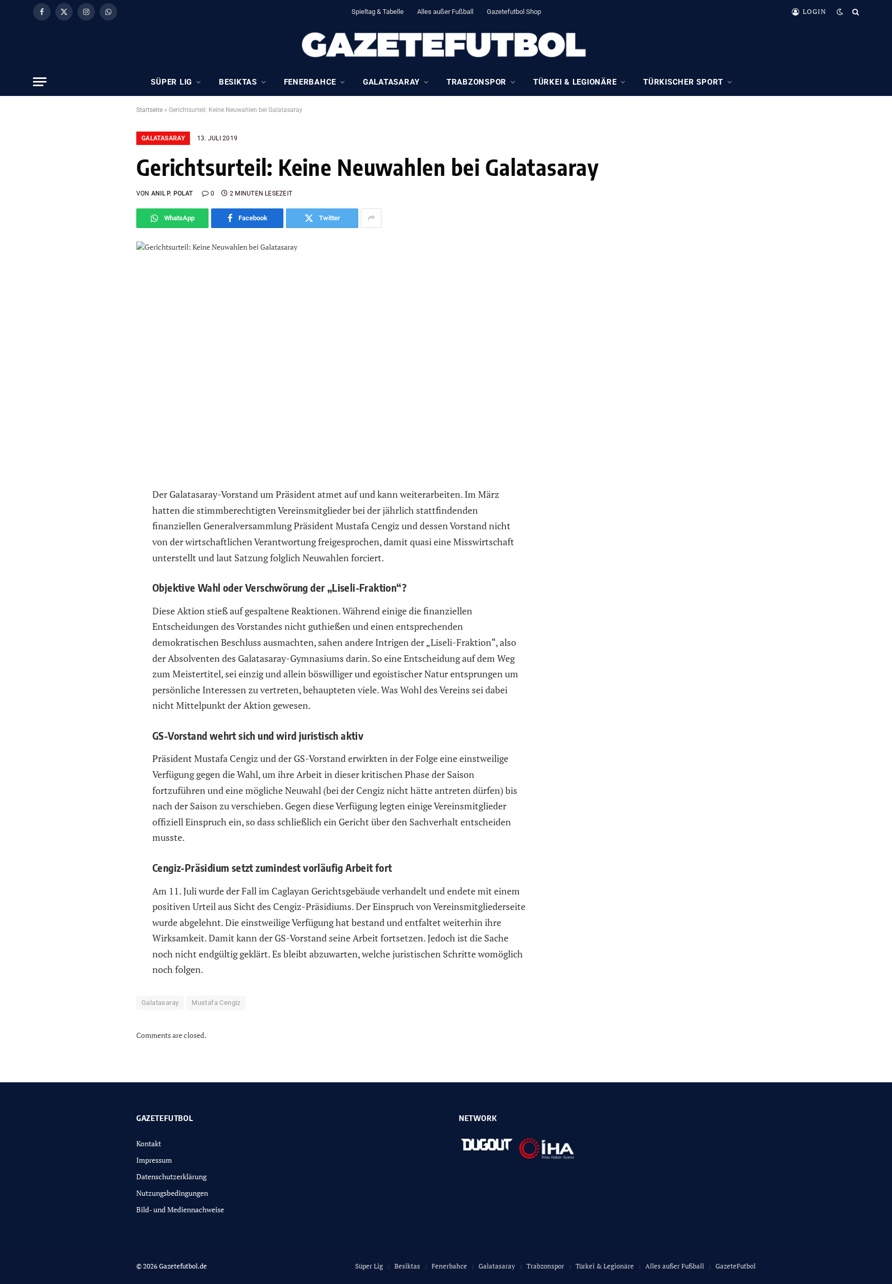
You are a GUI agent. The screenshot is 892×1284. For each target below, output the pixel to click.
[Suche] (854, 11)
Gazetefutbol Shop (514, 11)
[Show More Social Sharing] (371, 218)
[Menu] (39, 81)
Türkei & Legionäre (575, 82)
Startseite (149, 109)
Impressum (154, 1160)
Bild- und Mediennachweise (180, 1209)
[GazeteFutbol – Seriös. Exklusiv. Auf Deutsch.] (446, 45)
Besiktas (238, 82)
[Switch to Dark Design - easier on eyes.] (840, 11)
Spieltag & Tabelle (378, 11)
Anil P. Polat (172, 193)
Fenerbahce (310, 82)
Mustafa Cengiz (216, 1002)
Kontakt (148, 1143)
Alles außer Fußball (445, 11)
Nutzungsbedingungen (172, 1193)
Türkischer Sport (683, 82)
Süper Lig (171, 82)
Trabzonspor (476, 82)
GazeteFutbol (735, 1266)
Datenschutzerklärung (171, 1176)
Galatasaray (391, 82)
